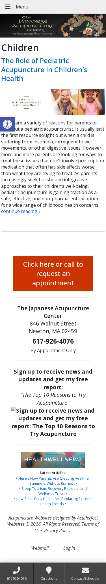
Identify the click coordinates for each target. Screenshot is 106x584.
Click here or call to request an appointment (53, 273)
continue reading (21, 211)
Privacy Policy (57, 530)
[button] (7, 124)
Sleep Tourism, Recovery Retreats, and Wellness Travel (54, 491)
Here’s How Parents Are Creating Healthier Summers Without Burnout (54, 481)
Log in (69, 548)
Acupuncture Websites (30, 518)
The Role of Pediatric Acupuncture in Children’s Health (44, 69)
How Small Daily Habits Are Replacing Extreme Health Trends (54, 501)
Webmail (40, 548)
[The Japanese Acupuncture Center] (53, 26)
